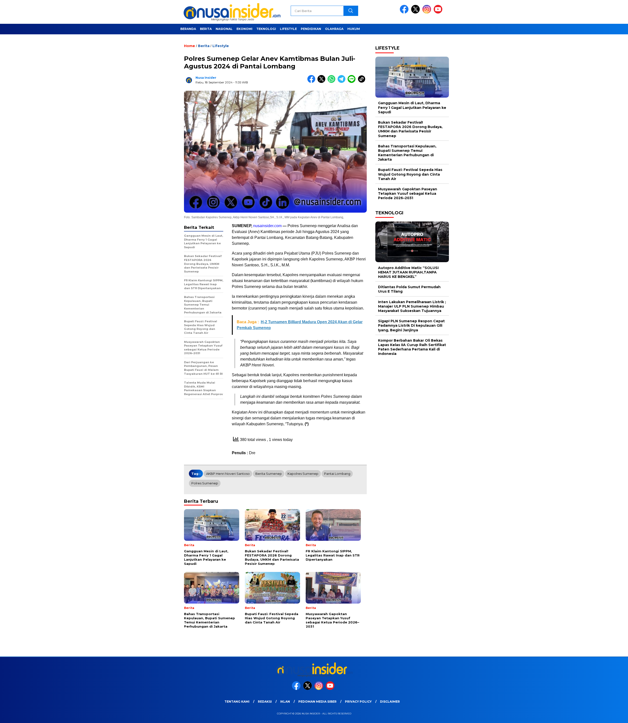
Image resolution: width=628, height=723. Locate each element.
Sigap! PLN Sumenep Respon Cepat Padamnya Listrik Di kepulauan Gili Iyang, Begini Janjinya (411, 325)
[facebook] (405, 12)
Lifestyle (288, 29)
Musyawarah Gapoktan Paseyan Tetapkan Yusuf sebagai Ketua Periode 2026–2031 (407, 193)
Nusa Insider (206, 77)
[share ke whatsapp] (332, 82)
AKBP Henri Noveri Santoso (228, 474)
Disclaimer (390, 701)
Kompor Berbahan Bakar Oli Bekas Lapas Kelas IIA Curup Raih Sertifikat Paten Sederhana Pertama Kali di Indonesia (412, 347)
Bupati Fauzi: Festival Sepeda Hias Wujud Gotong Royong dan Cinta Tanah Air (410, 174)
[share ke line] (353, 82)
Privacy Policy (358, 701)
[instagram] (427, 12)
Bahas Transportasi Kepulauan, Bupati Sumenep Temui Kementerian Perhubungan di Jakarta (407, 153)
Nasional (224, 29)
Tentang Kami (236, 701)
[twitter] (416, 12)
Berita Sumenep (268, 474)
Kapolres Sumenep (303, 474)
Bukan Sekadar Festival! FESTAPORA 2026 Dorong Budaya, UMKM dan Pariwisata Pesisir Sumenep (410, 129)
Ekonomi (244, 29)
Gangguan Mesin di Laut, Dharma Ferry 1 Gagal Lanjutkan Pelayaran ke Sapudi (412, 107)
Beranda (188, 29)
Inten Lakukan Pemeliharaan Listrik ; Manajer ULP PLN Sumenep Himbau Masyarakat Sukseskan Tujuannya (412, 306)
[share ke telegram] (343, 82)
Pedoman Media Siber (317, 701)
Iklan (285, 701)
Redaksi (265, 701)
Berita (206, 29)
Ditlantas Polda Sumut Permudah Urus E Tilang (409, 289)
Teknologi (266, 29)
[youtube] (439, 12)
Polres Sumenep (204, 483)
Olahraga (334, 29)
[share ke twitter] (322, 82)
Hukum (353, 29)
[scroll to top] (605, 715)
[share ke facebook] (312, 82)
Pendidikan (311, 29)
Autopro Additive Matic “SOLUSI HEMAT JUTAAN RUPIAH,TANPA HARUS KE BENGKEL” (408, 272)
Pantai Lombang (337, 474)
